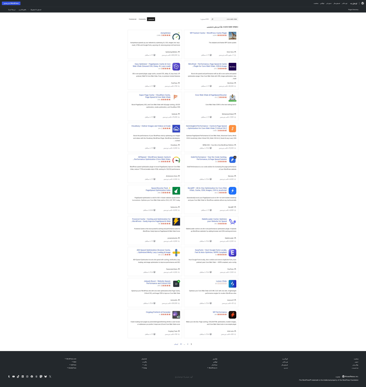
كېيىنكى (176, 344)
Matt (74, 362)
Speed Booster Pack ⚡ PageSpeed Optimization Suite (158, 189)
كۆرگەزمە (285, 359)
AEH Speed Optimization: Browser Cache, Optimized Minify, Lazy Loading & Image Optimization (154, 251)
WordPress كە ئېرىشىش (11, 3)
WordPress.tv (212, 368)
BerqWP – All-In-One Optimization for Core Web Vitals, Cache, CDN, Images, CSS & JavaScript (207, 189)
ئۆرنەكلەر (285, 362)
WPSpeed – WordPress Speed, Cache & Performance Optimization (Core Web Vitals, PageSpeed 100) (152, 158)
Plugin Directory (353, 9)
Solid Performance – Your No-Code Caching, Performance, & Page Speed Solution (209, 158)
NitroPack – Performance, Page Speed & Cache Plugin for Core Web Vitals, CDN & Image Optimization (207, 65)
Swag (144, 368)
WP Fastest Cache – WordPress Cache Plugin (208, 33)
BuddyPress (71, 368)
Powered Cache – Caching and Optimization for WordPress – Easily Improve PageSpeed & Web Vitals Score (151, 220)
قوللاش (215, 362)
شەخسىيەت (355, 368)
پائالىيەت (144, 362)
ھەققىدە (356, 359)
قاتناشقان (144, 359)
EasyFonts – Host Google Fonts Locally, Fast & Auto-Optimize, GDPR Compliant (211, 251)
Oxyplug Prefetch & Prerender (158, 312)
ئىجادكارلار (214, 365)
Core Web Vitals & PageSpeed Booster (211, 95)
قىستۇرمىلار (284, 365)
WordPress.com (70, 359)
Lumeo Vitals (221, 281)
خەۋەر (356, 362)
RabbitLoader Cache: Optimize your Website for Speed (214, 220)
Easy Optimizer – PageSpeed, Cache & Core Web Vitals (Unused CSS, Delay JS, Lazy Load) (152, 65)
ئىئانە (144, 365)
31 (181, 344)
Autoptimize (166, 33)
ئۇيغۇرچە (338, 376)
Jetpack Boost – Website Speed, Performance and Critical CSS (157, 282)
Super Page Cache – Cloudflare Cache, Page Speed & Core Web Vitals (155, 96)
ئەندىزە (286, 368)
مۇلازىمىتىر (355, 365)
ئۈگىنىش (215, 359)
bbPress (72, 365)
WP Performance (220, 312)
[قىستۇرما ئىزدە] (212, 19)
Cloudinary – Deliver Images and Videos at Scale (151, 126)
